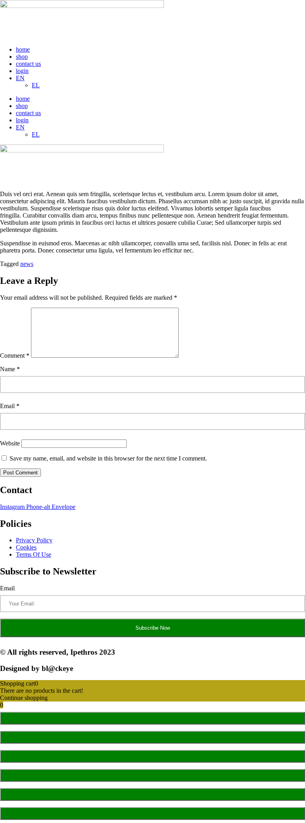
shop (22, 56)
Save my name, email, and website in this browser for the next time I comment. (108, 458)
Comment (14, 355)
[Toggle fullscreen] (152, 737)
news (26, 263)
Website (10, 443)
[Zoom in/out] (152, 718)
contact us (28, 63)
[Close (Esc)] (152, 775)
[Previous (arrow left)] (152, 794)
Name (10, 369)
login (22, 70)
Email (9, 406)
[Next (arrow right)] (152, 813)
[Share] (152, 756)
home (23, 49)
